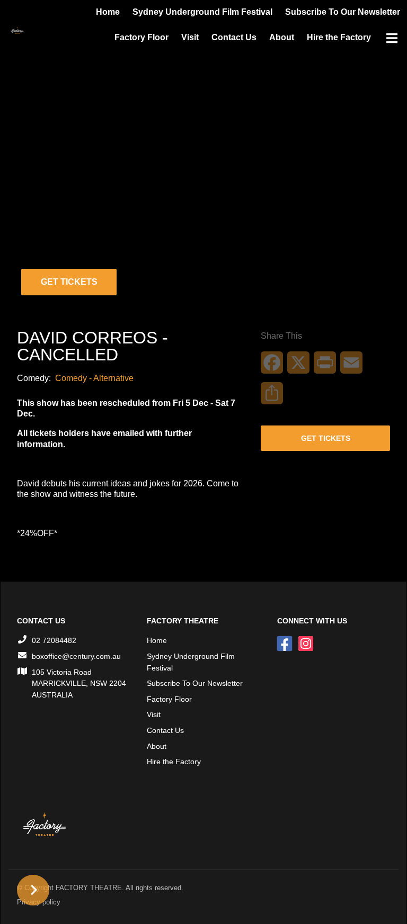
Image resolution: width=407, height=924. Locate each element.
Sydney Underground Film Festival (191, 662)
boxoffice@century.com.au (76, 656)
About (281, 37)
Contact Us (233, 37)
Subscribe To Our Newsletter (195, 683)
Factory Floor (141, 37)
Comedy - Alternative (94, 378)
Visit (190, 37)
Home (157, 640)
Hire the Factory (339, 37)
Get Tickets (69, 281)
